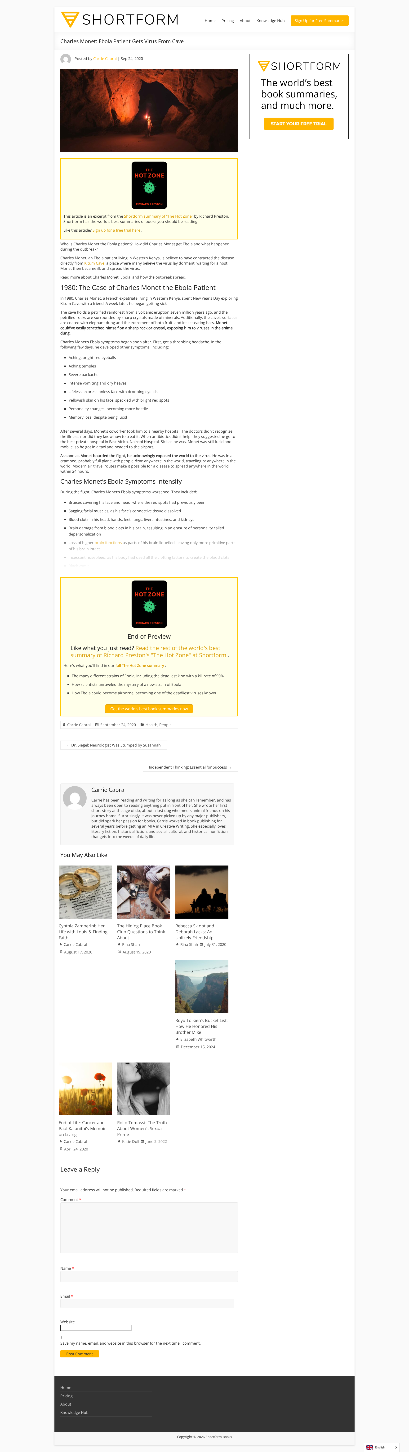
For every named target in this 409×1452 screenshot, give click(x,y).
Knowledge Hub (271, 20)
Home (210, 20)
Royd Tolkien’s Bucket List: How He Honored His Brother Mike (201, 1026)
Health (151, 724)
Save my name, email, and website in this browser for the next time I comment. (130, 1343)
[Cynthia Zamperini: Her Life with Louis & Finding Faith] (85, 867)
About (245, 20)
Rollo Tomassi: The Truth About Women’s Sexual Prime (142, 1128)
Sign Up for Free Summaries (320, 20)
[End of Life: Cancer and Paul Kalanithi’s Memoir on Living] (85, 1064)
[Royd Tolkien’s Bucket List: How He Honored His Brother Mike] (201, 962)
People (165, 724)
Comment (70, 1199)
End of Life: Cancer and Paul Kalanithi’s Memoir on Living (82, 1128)
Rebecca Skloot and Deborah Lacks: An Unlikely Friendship (194, 931)
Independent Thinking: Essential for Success (190, 767)
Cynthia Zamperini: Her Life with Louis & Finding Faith (83, 931)
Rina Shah (131, 944)
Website (67, 1321)
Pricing (228, 20)
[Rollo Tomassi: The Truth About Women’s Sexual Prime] (143, 1064)
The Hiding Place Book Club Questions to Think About (141, 931)
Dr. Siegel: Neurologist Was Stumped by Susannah (114, 745)
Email (66, 1296)
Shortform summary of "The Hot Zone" (159, 216)
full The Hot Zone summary (140, 665)
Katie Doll (130, 1141)
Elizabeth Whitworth (198, 1039)
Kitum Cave (94, 263)
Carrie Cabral (105, 58)
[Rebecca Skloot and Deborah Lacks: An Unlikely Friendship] (201, 867)
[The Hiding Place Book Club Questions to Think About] (143, 867)
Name (67, 1268)
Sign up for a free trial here (117, 230)
